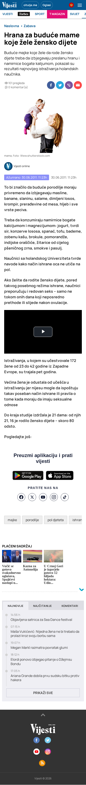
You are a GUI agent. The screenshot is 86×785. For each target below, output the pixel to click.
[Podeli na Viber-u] (69, 85)
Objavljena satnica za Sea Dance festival (41, 619)
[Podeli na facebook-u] (51, 85)
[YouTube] (43, 497)
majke (12, 520)
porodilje (32, 520)
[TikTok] (65, 497)
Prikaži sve (43, 692)
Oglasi (47, 5)
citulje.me (30, 5)
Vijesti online (22, 166)
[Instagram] (54, 497)
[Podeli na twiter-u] (60, 85)
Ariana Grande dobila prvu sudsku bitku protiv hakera (45, 678)
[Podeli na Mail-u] (78, 85)
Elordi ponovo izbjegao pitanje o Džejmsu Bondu (41, 661)
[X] (32, 497)
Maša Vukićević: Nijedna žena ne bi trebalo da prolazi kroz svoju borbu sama (45, 633)
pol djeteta (56, 520)
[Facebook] (21, 497)
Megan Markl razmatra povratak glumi (39, 647)
